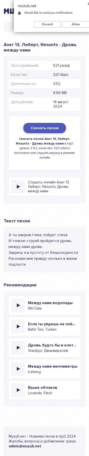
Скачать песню (45, 128)
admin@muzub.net (25, 446)
